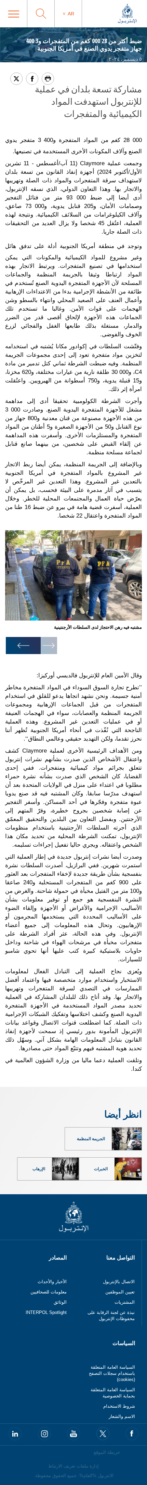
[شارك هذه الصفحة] (32, 79)
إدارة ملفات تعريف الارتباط (73, 1466)
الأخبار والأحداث (52, 1281)
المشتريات (125, 1302)
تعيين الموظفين (120, 1291)
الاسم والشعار (122, 1416)
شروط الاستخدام (119, 1406)
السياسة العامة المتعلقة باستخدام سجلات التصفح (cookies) (112, 1373)
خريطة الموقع (107, 1452)
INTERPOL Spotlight (46, 1312)
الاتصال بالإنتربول (119, 1281)
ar (71, 13)
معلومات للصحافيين (48, 1291)
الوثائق (60, 1302)
